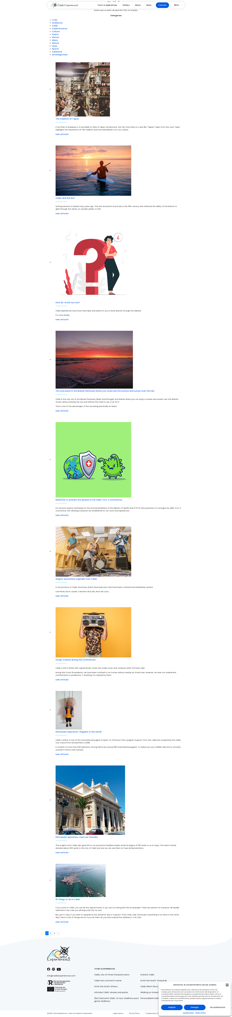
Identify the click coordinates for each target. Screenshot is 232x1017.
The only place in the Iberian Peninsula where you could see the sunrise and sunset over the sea (105, 391)
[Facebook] (48, 969)
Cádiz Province (59, 28)
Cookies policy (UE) (153, 1013)
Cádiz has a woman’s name (108, 980)
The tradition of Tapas (67, 118)
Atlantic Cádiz (147, 974)
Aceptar (172, 1007)
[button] (227, 985)
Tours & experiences (107, 5)
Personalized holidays (151, 998)
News (148, 5)
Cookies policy (188, 1013)
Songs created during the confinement (76, 659)
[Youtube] (59, 969)
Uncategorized (59, 54)
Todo (54, 20)
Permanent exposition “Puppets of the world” (79, 731)
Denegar (195, 1007)
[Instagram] (53, 969)
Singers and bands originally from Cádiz (76, 579)
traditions (57, 51)
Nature (55, 43)
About (138, 5)
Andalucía (57, 22)
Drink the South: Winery (106, 986)
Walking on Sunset (149, 992)
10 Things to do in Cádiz (68, 899)
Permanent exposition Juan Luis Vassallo (77, 837)
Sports (55, 48)
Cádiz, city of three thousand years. (112, 974)
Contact (162, 5)
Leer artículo (62, 134)
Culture (56, 31)
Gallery (126, 5)
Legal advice (118, 1013)
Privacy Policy (200, 1013)
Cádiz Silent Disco (149, 986)
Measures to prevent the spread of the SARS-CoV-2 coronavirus (89, 499)
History (55, 37)
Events (55, 34)
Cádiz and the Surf (65, 198)
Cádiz (55, 25)
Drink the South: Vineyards (153, 980)
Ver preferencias (217, 1007)
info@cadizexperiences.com (61, 975)
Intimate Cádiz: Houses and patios (111, 992)
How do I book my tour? (68, 302)
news (54, 46)
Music (55, 40)
